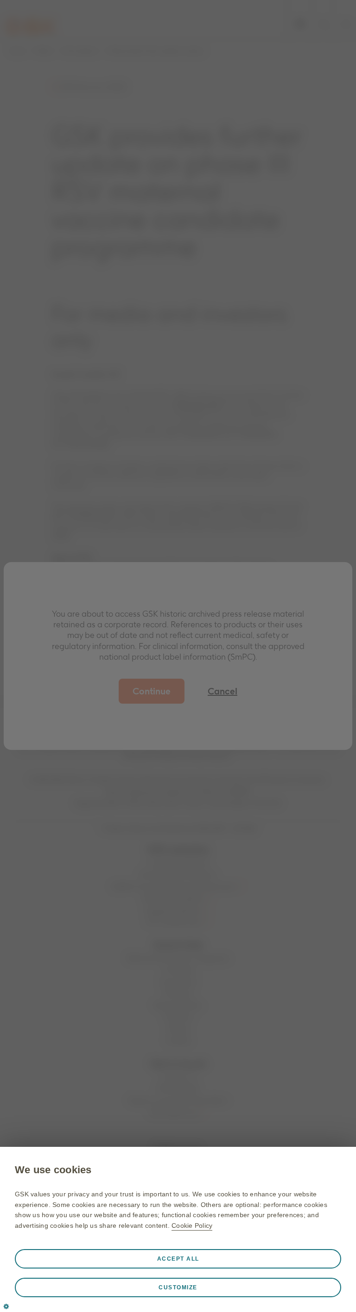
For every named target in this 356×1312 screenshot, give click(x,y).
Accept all (178, 1259)
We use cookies (53, 1170)
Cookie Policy (192, 1225)
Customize (178, 1287)
